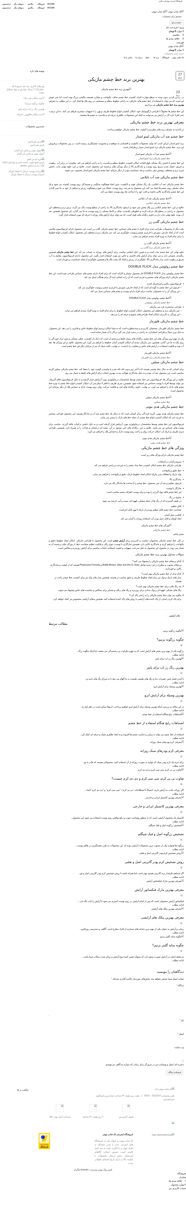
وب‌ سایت (179, 1047)
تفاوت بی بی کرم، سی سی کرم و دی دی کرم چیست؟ (148, 778)
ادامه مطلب (178, 655)
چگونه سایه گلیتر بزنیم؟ (168, 945)
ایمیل (180, 1034)
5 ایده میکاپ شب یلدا (34, 98)
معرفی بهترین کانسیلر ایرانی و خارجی (158, 806)
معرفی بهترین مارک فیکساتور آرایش (159, 890)
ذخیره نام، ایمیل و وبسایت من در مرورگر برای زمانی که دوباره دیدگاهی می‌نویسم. (144, 1064)
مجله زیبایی (174, 68)
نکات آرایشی (174, 616)
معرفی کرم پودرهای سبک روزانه (162, 751)
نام (182, 1020)
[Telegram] (80, 1125)
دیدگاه (180, 985)
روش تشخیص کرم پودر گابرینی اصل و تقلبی (154, 862)
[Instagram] (88, 1125)
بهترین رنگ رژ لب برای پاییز (165, 667)
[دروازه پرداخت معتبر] (44, 1141)
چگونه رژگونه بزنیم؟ (170, 639)
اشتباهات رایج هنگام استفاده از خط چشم (156, 723)
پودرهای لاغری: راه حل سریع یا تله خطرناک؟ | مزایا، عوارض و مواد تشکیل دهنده (25, 89)
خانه (182, 68)
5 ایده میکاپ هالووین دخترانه (30, 114)
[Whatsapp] (72, 1125)
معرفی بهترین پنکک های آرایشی (162, 917)
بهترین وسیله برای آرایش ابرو (164, 695)
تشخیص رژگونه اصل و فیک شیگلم (161, 834)
